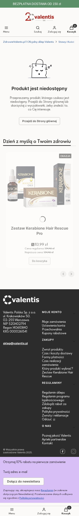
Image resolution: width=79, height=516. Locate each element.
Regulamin (47, 490)
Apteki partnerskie (54, 439)
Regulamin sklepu (53, 392)
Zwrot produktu (52, 349)
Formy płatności (53, 357)
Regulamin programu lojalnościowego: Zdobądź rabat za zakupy (56, 402)
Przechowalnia (52, 329)
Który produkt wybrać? (57, 368)
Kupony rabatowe (54, 333)
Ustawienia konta (53, 325)
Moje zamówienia (54, 322)
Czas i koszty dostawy (57, 353)
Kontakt (47, 443)
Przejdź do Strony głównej (39, 121)
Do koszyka (39, 260)
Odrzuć (47, 419)
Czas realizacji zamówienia (51, 363)
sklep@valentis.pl (15, 343)
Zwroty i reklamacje (55, 415)
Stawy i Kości (66, 41)
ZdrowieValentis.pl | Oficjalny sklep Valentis (28, 41)
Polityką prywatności (31, 498)
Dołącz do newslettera (23, 481)
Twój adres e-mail (15, 472)
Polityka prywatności (56, 411)
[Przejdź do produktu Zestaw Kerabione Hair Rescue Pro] (39, 188)
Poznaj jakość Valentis (56, 435)
